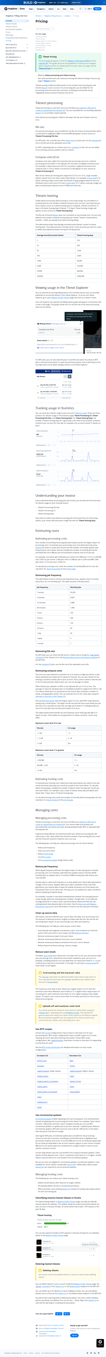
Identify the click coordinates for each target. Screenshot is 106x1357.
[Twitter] (92, 1353)
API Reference (16, 57)
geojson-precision (82, 933)
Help (71, 9)
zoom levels (49, 701)
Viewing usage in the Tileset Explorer (46, 41)
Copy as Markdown (44, 29)
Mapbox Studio (73, 1013)
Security (37, 1353)
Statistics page (81, 413)
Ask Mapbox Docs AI (54, 1336)
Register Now (76, 2)
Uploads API (43, 63)
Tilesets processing (41, 37)
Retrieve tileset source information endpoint (80, 657)
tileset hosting (51, 800)
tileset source (70, 140)
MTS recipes (46, 857)
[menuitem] (85, 9)
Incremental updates (44, 1119)
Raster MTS (11, 48)
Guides (9, 21)
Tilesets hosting (40, 39)
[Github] (88, 1353)
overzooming (91, 963)
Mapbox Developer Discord (54, 1328)
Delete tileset (75, 1286)
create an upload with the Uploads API (50, 110)
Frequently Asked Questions (17, 38)
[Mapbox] (10, 8)
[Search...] (80, 8)
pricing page (71, 569)
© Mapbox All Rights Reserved (13, 1353)
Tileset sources (11, 26)
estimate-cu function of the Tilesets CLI (51, 696)
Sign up (97, 9)
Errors (8, 32)
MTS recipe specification (51, 1047)
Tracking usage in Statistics (43, 43)
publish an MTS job (86, 108)
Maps (31, 9)
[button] (85, 9)
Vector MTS (11, 45)
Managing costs (40, 50)
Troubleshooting (17, 63)
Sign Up (74, 1335)
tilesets (44, 88)
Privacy (31, 1353)
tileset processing (53, 569)
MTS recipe (46, 1033)
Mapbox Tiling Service (16, 16)
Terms (25, 1353)
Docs (22, 8)
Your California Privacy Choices (50, 1353)
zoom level (92, 178)
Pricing (8, 40)
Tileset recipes (11, 24)
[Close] (104, 2)
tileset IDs (66, 1189)
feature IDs (40, 1167)
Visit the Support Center (55, 1325)
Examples (10, 54)
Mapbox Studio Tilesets (60, 297)
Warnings (9, 35)
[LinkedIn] (96, 1353)
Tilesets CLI (59, 1286)
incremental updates (49, 860)
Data (64, 9)
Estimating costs (40, 48)
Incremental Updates (14, 29)
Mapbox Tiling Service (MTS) (79, 61)
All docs (39, 16)
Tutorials (14, 60)
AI (58, 9)
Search (51, 9)
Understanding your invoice (43, 45)
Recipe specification (16, 51)
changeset (75, 147)
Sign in (90, 9)
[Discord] (100, 1353)
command (43, 1286)
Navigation (41, 9)
